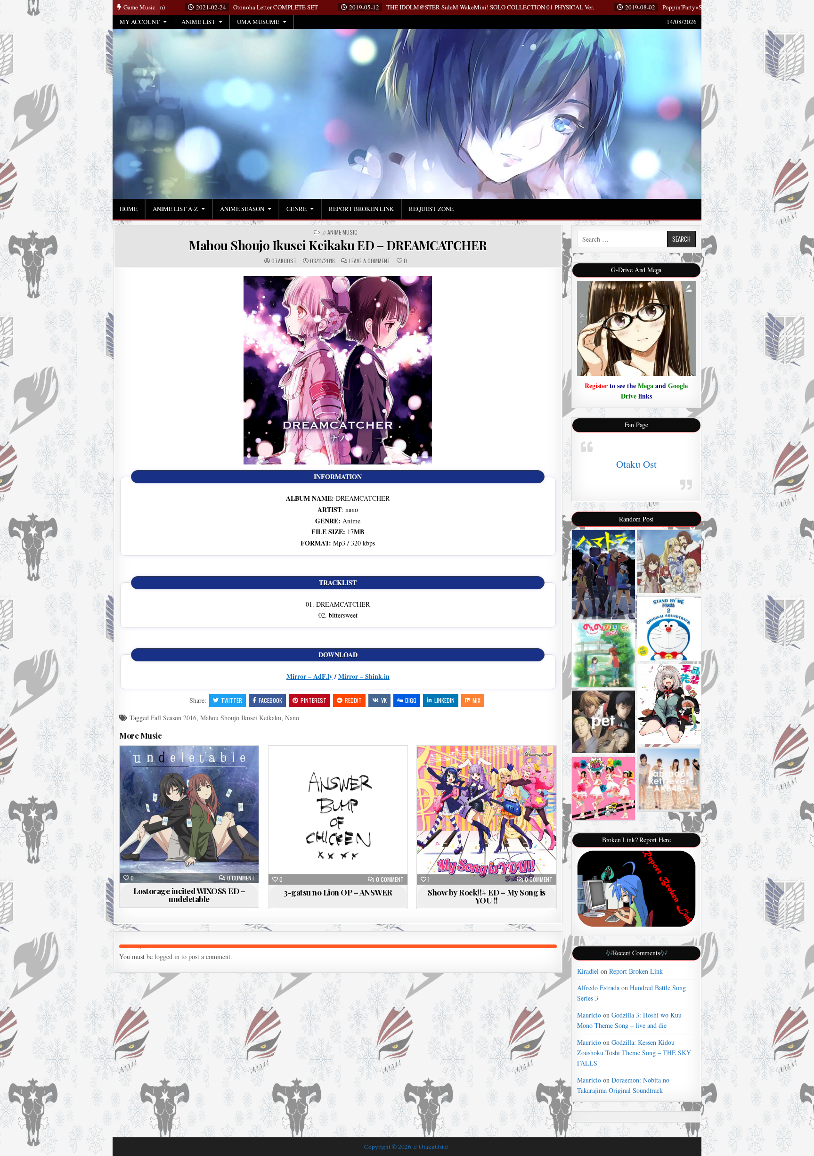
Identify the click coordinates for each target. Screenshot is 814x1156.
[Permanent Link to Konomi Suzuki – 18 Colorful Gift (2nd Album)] (603, 788)
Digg (410, 700)
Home (129, 208)
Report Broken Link (361, 208)
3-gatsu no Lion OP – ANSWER (338, 892)
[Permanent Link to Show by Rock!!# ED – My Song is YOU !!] (486, 815)
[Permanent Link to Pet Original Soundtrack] (603, 722)
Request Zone (431, 208)
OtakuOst (284, 261)
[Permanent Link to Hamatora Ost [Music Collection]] (603, 574)
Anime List (198, 21)
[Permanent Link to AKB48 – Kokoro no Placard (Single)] (669, 779)
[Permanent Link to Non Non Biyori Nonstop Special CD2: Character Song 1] (603, 655)
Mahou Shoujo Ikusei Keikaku (240, 717)
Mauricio (589, 1014)
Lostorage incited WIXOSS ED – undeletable (189, 895)
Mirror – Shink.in (364, 676)
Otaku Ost (636, 464)
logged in (167, 956)
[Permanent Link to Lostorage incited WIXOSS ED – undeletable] (189, 815)
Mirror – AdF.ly (309, 676)
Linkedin (444, 700)
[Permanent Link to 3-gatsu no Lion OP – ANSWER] (338, 815)
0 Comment (241, 878)
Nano (292, 717)
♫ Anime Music (340, 232)
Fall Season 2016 (173, 717)
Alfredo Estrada (598, 987)
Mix (476, 700)
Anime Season (242, 208)
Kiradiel (588, 971)
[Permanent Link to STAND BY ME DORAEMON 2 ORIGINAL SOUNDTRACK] (669, 628)
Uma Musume (258, 21)
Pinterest (313, 700)
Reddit (353, 700)
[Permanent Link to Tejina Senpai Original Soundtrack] (669, 703)
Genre (296, 208)
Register (596, 386)
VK (384, 700)
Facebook (270, 700)
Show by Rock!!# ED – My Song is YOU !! (486, 896)
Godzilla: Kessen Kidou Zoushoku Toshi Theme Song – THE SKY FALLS (634, 1053)
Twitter (231, 700)
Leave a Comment (370, 261)
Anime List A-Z (175, 208)
